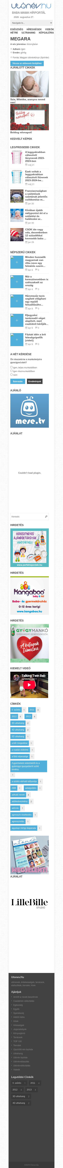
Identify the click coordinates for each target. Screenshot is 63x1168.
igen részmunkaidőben (24, 371)
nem (15, 374)
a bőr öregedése (19, 743)
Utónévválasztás (21, 1061)
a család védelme (20, 750)
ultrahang (28, 32)
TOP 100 (17, 1041)
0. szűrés (16, 710)
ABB (14, 788)
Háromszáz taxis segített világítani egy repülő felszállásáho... (35, 300)
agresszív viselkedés (21, 815)
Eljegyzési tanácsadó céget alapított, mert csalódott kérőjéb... (36, 319)
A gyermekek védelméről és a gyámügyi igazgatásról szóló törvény (26, 766)
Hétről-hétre (19, 1016)
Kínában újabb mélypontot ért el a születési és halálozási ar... (36, 214)
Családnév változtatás (23, 1000)
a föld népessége (20, 756)
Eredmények (34, 381)
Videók (16, 1069)
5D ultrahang (18, 736)
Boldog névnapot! (21, 132)
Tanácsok (17, 1037)
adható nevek (18, 795)
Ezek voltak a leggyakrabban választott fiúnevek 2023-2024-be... (36, 176)
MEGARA (20, 38)
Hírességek (18, 1025)
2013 (28, 716)
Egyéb (16, 1008)
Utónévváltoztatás (21, 1065)
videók (49, 29)
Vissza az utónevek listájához (27, 63)
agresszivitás (18, 821)
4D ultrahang (18, 730)
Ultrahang (18, 1053)
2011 (32, 710)
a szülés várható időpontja (24, 781)
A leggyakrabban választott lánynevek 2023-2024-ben (35, 156)
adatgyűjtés (30, 788)
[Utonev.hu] (31, 7)
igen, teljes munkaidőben (25, 367)
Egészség (18, 1004)
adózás (15, 808)
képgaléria (46, 32)
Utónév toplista (20, 1057)
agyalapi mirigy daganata (24, 828)
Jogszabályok (19, 1029)
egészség (16, 29)
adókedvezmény (19, 801)
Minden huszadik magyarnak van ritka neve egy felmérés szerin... (35, 261)
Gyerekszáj (18, 1012)
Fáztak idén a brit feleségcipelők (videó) (35, 337)
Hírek (15, 1020)
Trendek (17, 1045)
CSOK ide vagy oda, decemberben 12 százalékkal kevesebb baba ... (36, 234)
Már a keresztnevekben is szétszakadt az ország (36, 281)
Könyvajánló (19, 1033)
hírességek (34, 29)
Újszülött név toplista (23, 1049)
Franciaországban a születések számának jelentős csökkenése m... (36, 195)
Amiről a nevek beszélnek (25, 996)
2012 (14, 716)
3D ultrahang (18, 723)
